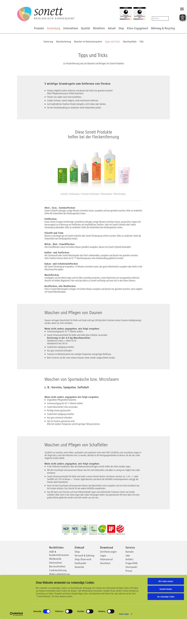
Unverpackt (131, 566)
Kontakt (130, 551)
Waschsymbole (130, 41)
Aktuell (112, 28)
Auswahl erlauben (166, 589)
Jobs (128, 555)
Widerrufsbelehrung (59, 574)
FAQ (141, 41)
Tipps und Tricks (112, 41)
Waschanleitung (63, 41)
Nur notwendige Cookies (165, 596)
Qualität (85, 28)
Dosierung (48, 41)
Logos (103, 555)
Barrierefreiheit (57, 566)
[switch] (69, 611)
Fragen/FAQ (132, 563)
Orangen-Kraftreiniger (90, 194)
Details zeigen (124, 614)
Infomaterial (106, 559)
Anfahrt (129, 559)
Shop (121, 28)
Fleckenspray (75, 194)
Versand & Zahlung (84, 555)
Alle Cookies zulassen (165, 581)
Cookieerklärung (58, 570)
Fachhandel (80, 563)
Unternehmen (70, 28)
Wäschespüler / (107, 194)
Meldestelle (55, 558)
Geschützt (105, 563)
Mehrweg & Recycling (163, 28)
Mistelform (99, 28)
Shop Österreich (83, 559)
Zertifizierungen (108, 551)
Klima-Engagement (137, 28)
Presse (129, 570)
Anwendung (53, 28)
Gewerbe (79, 566)
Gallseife (64, 194)
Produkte (39, 28)
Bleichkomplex (120, 194)
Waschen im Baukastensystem (88, 41)
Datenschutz (55, 562)
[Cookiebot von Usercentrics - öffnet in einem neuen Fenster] (16, 614)
